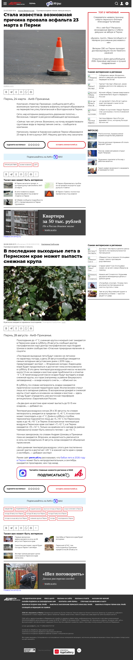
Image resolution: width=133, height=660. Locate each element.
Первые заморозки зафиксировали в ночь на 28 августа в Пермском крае (26, 539)
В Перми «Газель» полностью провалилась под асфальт (68, 193)
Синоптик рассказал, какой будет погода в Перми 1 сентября (28, 546)
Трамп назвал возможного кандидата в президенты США (113, 169)
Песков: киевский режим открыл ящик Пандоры (111, 152)
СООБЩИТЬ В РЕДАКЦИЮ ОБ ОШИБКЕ (36, 607)
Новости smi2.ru (12, 236)
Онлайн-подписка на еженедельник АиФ (39, 601)
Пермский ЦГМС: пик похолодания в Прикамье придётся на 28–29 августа (66, 547)
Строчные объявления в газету (93, 601)
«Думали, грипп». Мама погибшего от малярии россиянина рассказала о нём (109, 40)
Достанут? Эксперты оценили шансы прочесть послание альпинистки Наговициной (114, 251)
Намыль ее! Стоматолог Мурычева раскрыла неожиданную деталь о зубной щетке (113, 276)
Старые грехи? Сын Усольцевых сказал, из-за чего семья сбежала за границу (113, 268)
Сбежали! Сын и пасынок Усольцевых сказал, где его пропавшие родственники (114, 259)
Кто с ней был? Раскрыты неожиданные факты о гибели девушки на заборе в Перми (108, 30)
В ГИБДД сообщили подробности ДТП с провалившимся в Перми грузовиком (29, 202)
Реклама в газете (82, 598)
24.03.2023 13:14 (10, 11)
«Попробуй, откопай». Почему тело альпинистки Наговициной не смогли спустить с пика (113, 285)
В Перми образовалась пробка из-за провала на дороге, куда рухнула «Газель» (68, 185)
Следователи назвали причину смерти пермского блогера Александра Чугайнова (109, 19)
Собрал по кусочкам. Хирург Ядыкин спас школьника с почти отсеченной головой (114, 112)
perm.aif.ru (35, 457)
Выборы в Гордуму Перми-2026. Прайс (110, 604)
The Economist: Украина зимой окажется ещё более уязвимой (110, 135)
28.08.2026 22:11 (10, 244)
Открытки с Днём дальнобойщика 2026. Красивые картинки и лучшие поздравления (108, 61)
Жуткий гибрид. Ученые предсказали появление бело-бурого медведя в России (114, 95)
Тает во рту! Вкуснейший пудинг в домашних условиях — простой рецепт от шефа (113, 294)
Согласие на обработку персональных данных (38, 630)
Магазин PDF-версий (100, 598)
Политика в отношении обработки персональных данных (42, 632)
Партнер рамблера (44, 650)
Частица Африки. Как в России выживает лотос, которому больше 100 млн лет (113, 120)
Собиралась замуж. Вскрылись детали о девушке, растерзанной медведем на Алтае (112, 77)
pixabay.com (9, 86)
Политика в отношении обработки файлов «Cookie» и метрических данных (48, 633)
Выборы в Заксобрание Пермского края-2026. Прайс (71, 604)
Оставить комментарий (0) (66, 145)
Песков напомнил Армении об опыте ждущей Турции (113, 143)
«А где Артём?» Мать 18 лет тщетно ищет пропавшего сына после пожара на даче (113, 103)
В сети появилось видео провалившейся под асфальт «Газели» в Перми (26, 194)
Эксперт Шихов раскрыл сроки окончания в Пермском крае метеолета (27, 556)
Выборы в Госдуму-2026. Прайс (34, 604)
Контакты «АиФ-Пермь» (68, 601)
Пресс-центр (49, 598)
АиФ (63, 322)
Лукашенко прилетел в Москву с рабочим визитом (111, 160)
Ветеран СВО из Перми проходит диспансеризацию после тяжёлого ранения (108, 50)
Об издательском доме (31, 598)
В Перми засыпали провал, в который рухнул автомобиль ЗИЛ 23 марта (28, 185)
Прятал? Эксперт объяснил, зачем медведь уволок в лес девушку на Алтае (113, 86)
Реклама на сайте (64, 598)
